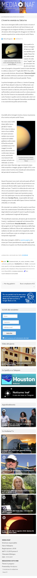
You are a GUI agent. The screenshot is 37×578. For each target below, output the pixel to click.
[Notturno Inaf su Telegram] (18, 399)
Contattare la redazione (10, 569)
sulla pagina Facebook (19, 266)
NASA (22, 261)
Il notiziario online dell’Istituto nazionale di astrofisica (18, 9)
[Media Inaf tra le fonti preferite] (18, 304)
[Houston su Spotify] (18, 386)
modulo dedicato (18, 271)
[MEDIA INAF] (18, 7)
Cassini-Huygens (13, 261)
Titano (32, 261)
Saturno (27, 261)
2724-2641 (9, 557)
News (4, 261)
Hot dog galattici (8, 283)
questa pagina (25, 240)
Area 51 (5, 572)
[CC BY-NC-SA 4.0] (25, 255)
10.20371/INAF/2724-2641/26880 (9, 273)
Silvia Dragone (8, 39)
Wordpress (13, 566)
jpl (20, 261)
